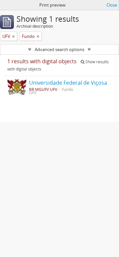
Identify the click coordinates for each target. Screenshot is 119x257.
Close (111, 5)
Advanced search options (59, 49)
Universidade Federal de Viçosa (68, 82)
